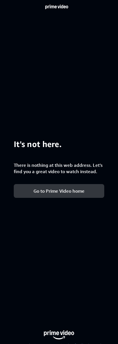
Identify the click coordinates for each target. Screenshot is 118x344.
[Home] (56, 7)
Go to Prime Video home (59, 191)
